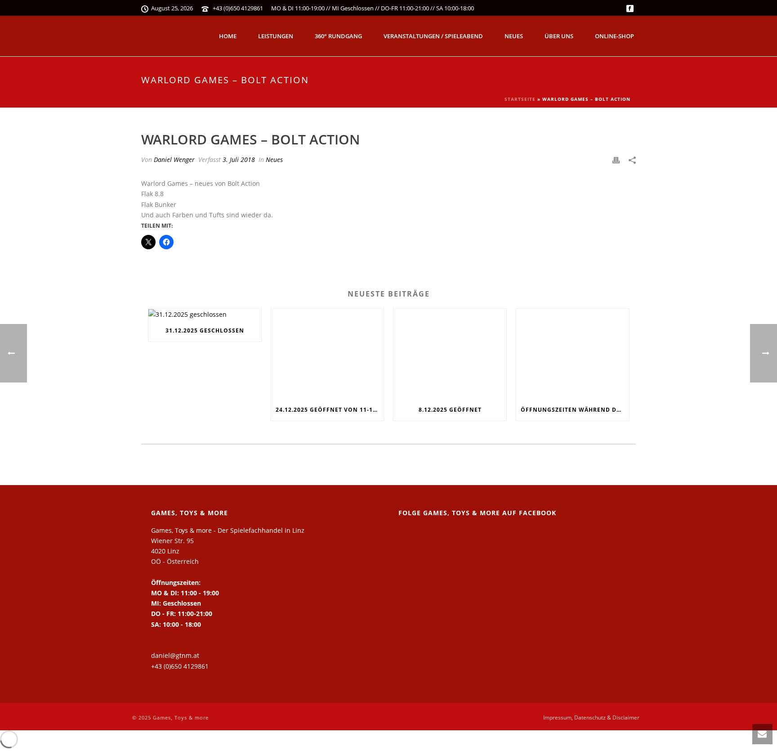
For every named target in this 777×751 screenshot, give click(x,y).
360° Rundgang (338, 36)
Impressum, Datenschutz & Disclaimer (591, 717)
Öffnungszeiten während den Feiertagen (575, 410)
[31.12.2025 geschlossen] (204, 314)
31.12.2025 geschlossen (204, 330)
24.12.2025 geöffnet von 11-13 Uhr (330, 410)
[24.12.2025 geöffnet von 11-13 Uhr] (327, 354)
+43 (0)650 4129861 (238, 8)
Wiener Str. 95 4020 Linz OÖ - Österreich (175, 551)
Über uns (559, 36)
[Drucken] (616, 159)
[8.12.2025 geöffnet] (449, 354)
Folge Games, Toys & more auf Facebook (477, 512)
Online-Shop (614, 36)
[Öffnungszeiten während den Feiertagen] (572, 354)
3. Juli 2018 (239, 159)
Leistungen (275, 36)
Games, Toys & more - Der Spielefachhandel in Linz (227, 530)
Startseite (520, 99)
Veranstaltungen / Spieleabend (433, 36)
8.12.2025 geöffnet (450, 410)
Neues (514, 36)
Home (228, 36)
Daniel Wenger (174, 159)
